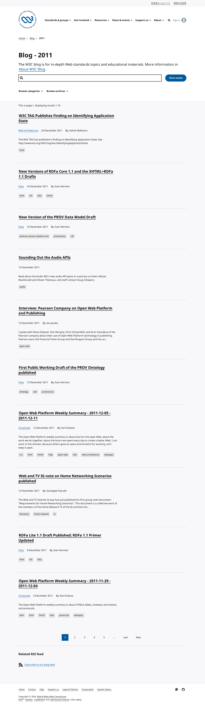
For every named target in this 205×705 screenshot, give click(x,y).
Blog (32, 38)
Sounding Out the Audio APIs (45, 257)
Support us (141, 20)
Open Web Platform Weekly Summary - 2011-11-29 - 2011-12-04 (64, 583)
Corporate (24, 428)
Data (21, 186)
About (157, 20)
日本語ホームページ (160, 3)
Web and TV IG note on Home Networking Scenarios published (65, 478)
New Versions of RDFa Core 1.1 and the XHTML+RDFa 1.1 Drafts (65, 174)
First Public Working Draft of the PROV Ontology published (61, 370)
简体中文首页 (180, 3)
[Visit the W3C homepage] (27, 20)
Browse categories (29, 91)
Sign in (176, 20)
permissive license (60, 699)
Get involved (81, 20)
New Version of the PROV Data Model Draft (57, 217)
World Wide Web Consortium (51, 696)
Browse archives (56, 91)
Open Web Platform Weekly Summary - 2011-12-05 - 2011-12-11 (64, 415)
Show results (175, 78)
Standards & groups (56, 20)
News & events (121, 20)
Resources (101, 20)
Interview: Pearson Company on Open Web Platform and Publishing (65, 311)
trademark (39, 699)
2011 (42, 38)
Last (125, 637)
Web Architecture (28, 130)
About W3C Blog (32, 69)
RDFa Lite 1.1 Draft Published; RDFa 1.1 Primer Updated (59, 538)
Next (138, 637)
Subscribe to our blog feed (39, 665)
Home (22, 38)
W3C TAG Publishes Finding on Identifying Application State (66, 118)
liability (29, 699)
